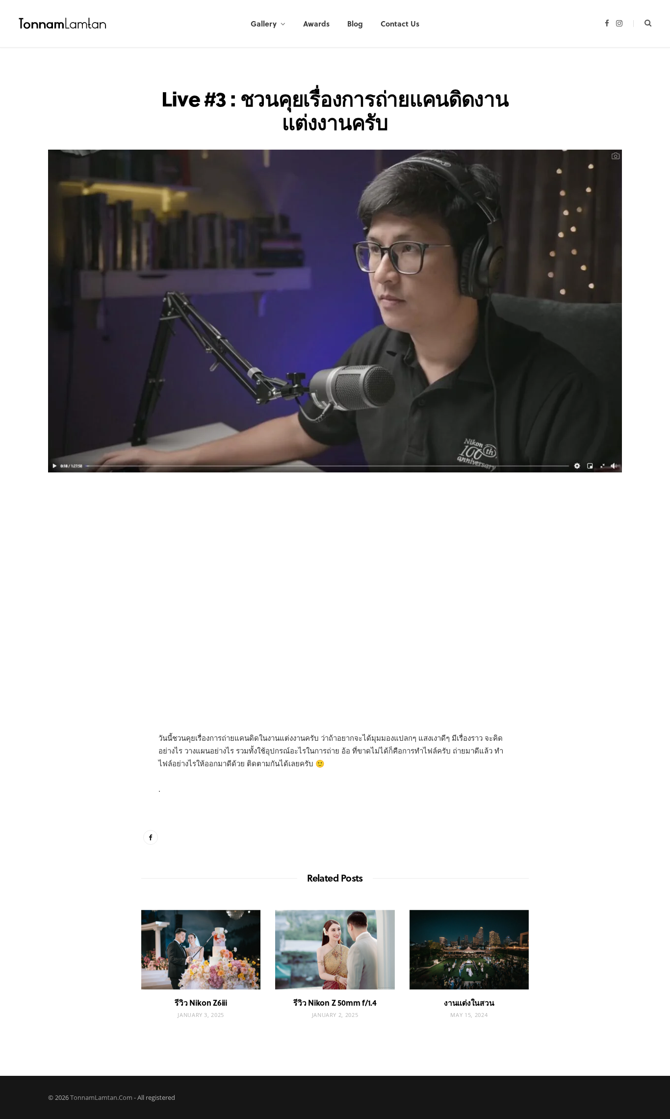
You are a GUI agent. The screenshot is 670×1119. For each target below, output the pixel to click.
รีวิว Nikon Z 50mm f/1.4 (335, 1002)
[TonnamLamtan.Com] (63, 24)
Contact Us (400, 23)
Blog (355, 23)
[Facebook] (105, 531)
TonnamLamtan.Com (101, 1097)
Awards (316, 23)
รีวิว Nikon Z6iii (201, 1002)
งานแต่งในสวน (469, 1002)
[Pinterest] (105, 556)
